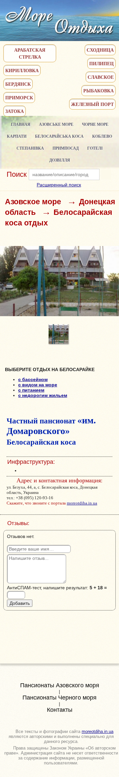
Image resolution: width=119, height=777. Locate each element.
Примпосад (66, 148)
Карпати (16, 136)
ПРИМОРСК (19, 97)
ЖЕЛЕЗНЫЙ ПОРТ (92, 104)
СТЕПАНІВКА (30, 148)
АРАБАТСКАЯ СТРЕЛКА (29, 53)
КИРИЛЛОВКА (22, 70)
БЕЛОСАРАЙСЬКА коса (59, 136)
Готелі (95, 148)
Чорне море (95, 124)
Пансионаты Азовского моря (59, 685)
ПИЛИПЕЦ (101, 63)
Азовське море (56, 124)
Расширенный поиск (59, 184)
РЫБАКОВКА (98, 90)
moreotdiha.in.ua (82, 503)
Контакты (59, 709)
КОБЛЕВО (102, 136)
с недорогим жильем (42, 395)
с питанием (31, 390)
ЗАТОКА (14, 111)
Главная (20, 124)
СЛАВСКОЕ (101, 76)
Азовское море (33, 201)
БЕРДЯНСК (18, 83)
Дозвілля (59, 160)
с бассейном (33, 379)
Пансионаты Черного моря (59, 697)
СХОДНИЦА (100, 49)
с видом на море (37, 384)
